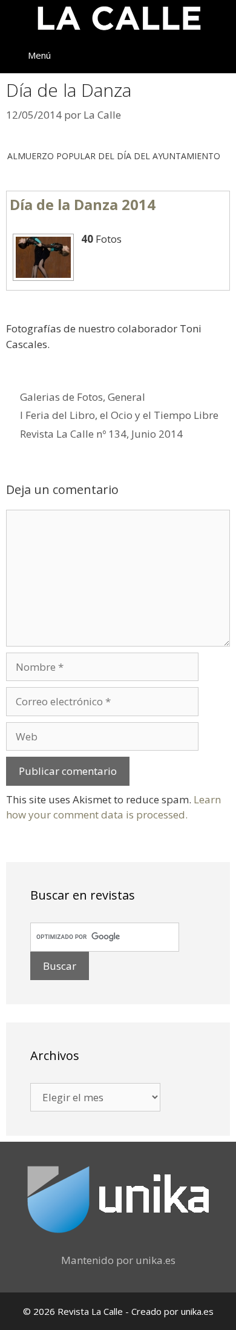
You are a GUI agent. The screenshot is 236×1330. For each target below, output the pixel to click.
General (126, 397)
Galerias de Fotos (61, 397)
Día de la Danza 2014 (83, 204)
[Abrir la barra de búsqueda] (218, 55)
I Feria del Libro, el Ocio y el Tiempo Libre (119, 415)
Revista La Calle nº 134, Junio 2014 (101, 434)
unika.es (155, 1260)
